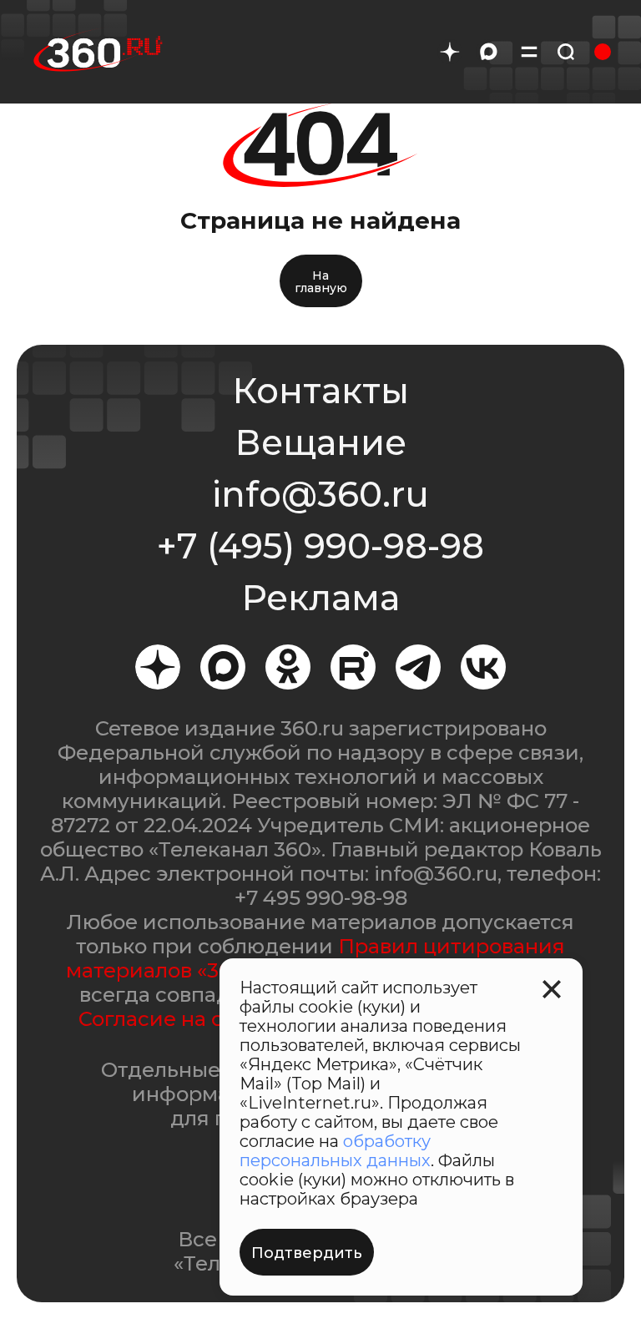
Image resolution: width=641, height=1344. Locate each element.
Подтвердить (306, 1253)
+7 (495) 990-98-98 (320, 546)
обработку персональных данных (335, 1150)
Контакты (320, 390)
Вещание (320, 442)
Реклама (320, 598)
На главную (321, 282)
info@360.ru (320, 494)
